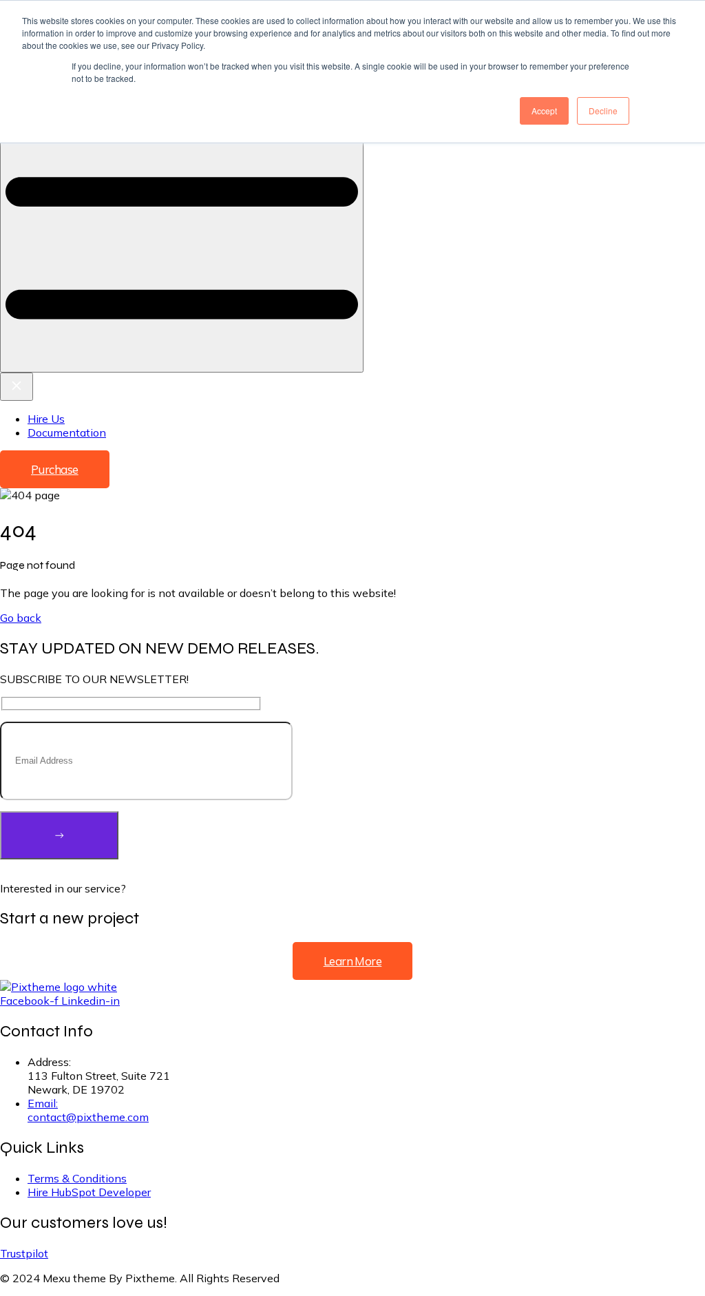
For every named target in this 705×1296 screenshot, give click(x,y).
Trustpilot (24, 1253)
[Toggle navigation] (182, 193)
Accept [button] (544, 110)
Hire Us (46, 419)
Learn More (353, 961)
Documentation (67, 432)
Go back (20, 618)
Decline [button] (603, 110)
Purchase (54, 469)
